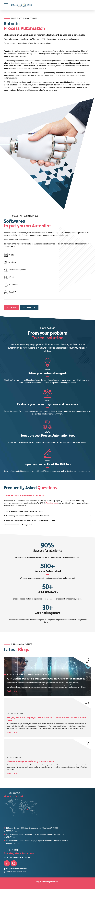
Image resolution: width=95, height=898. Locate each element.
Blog (47, 674)
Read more (11, 691)
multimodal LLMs (17, 714)
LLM (8, 714)
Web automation (15, 758)
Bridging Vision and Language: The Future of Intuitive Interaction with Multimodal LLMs (46, 719)
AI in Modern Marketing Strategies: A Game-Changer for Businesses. (46, 678)
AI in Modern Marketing (18, 674)
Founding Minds (52, 503)
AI (7, 674)
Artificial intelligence (36, 674)
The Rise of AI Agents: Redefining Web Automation (31, 761)
